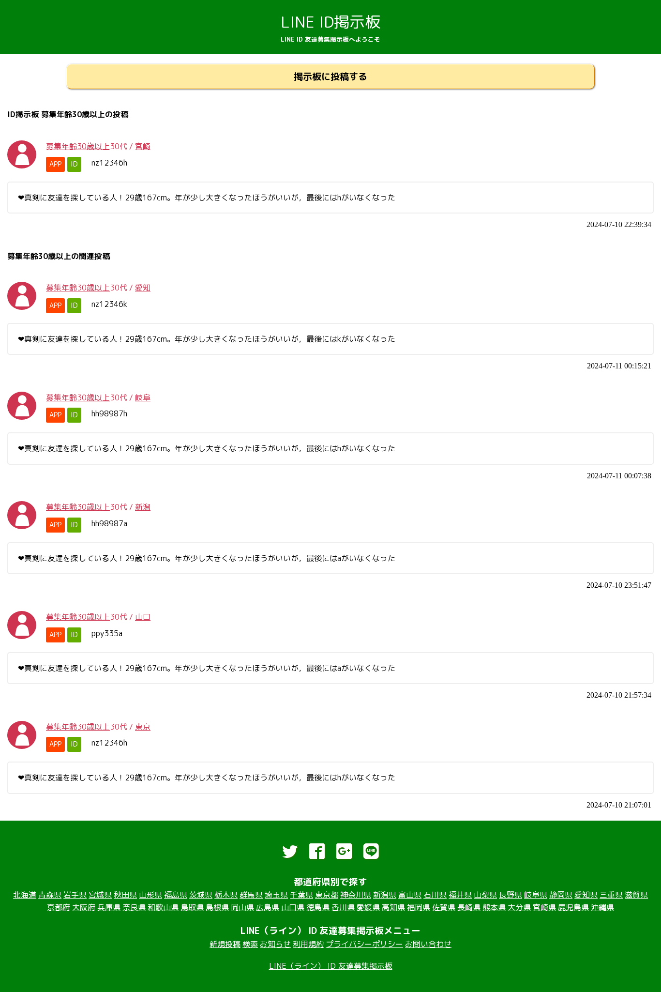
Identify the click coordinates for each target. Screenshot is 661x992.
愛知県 (586, 894)
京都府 (58, 907)
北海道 (24, 894)
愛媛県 (368, 907)
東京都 (326, 894)
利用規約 (308, 944)
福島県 (175, 894)
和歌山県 (163, 907)
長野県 (510, 894)
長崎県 (469, 907)
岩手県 (75, 894)
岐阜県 (535, 894)
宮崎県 (544, 907)
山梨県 (485, 894)
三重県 (611, 894)
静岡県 (560, 894)
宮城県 (100, 894)
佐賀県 (443, 907)
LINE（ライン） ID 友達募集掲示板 (330, 966)
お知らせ (275, 944)
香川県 (343, 907)
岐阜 (142, 397)
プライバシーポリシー (364, 944)
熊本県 (494, 907)
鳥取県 (192, 907)
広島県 (267, 907)
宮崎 (142, 146)
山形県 (150, 894)
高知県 (393, 907)
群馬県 (251, 894)
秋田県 (125, 894)
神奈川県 (355, 894)
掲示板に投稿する (330, 76)
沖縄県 (602, 907)
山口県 (292, 907)
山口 (142, 616)
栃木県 (226, 894)
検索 (250, 944)
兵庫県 (108, 907)
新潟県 (384, 894)
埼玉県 (276, 894)
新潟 (142, 507)
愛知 (142, 287)
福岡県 (418, 907)
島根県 (217, 907)
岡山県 (242, 907)
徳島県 (318, 907)
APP (55, 164)
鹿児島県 (573, 907)
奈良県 (134, 907)
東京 (142, 726)
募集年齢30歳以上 (78, 146)
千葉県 (301, 894)
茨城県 (200, 894)
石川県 (435, 894)
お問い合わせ (428, 944)
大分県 (519, 907)
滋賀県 (636, 894)
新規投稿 (225, 944)
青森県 (49, 894)
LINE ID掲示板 (330, 21)
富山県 (409, 894)
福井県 (460, 894)
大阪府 (83, 907)
